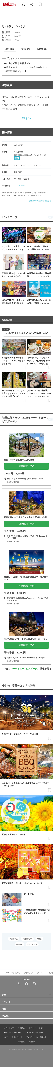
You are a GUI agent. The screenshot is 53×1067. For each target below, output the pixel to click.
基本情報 (7, 132)
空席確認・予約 (26, 466)
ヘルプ (5, 1037)
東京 (40, 938)
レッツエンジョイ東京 (11, 972)
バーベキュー (17, 668)
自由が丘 (14, 938)
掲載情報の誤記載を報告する (40, 200)
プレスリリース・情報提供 (36, 1037)
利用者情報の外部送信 (12, 1032)
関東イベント (41, 972)
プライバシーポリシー (37, 1028)
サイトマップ (9, 1028)
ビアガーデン (32, 668)
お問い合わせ (17, 1037)
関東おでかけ (28, 972)
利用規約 (21, 1028)
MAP (17, 158)
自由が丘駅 (28, 938)
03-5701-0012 (19, 185)
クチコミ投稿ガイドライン (35, 1032)
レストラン (32, 944)
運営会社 (32, 1041)
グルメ (19, 944)
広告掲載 (21, 1041)
